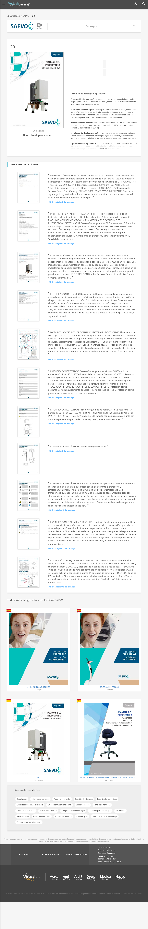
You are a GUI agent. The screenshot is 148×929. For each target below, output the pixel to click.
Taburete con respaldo (26, 810)
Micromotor (120, 810)
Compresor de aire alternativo (29, 822)
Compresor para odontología (73, 810)
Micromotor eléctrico (63, 816)
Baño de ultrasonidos (41, 816)
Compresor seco (82, 805)
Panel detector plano (102, 805)
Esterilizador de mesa (84, 799)
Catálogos (91, 26)
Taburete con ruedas (62, 799)
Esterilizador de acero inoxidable (30, 805)
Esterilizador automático (107, 799)
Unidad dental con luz (48, 810)
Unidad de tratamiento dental (59, 805)
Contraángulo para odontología (104, 816)
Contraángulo (81, 816)
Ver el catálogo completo (38, 135)
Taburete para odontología (100, 810)
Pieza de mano (23, 816)
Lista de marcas (104, 847)
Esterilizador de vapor (40, 799)
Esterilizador (22, 799)
